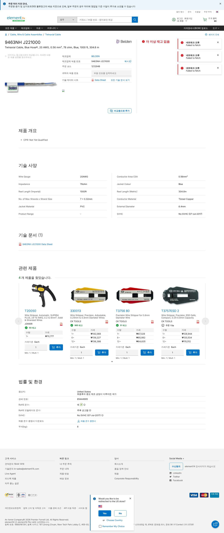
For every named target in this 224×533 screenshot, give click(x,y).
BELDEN (95, 56)
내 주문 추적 (66, 464)
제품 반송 (64, 473)
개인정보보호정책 (13, 508)
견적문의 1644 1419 (14, 464)
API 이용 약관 (70, 508)
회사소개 (118, 464)
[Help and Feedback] (215, 524)
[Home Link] (16, 19)
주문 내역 (64, 468)
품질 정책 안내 (121, 468)
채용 (116, 473)
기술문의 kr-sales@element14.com (22, 468)
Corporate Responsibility (126, 478)
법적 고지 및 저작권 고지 (34, 508)
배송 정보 (64, 478)
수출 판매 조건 (54, 508)
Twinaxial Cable (53, 34)
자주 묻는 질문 (12, 483)
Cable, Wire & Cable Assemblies (26, 34)
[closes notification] (220, 3)
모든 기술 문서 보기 (120, 80)
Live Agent (10, 473)
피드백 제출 (10, 478)
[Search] (135, 20)
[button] (11, 28)
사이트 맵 (83, 508)
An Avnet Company (14, 519)
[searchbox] (104, 20)
